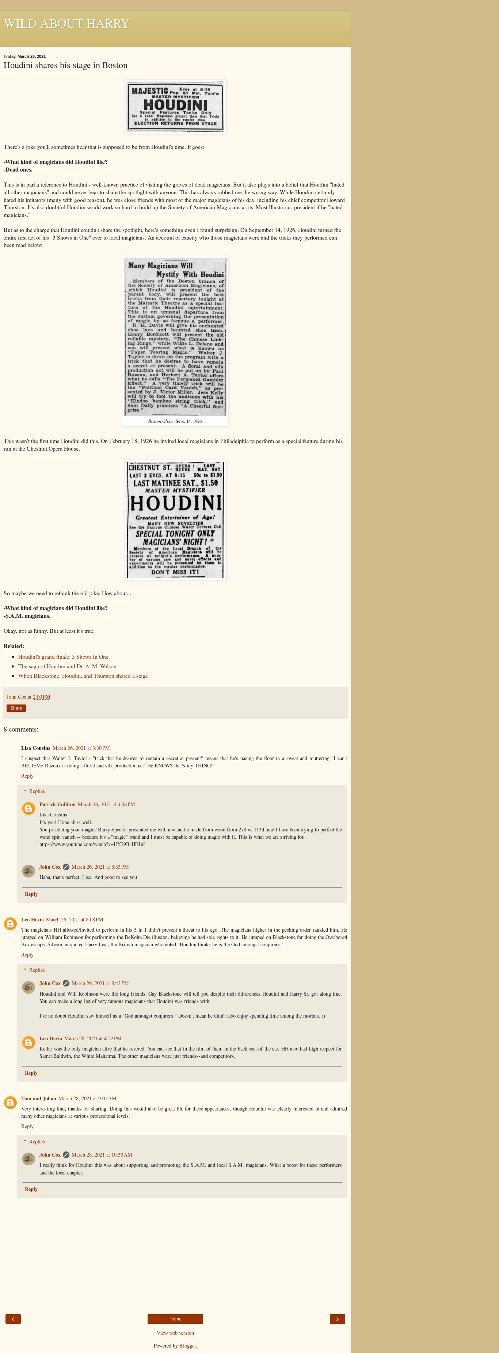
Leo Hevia (32, 919)
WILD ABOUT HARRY (67, 23)
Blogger (187, 1345)
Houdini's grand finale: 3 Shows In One (63, 656)
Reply (27, 775)
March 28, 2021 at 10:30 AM (102, 1154)
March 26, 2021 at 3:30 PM (81, 747)
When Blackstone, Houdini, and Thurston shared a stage (83, 675)
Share (16, 708)
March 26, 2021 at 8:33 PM (100, 866)
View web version (175, 1332)
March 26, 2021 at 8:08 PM (74, 919)
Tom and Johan (38, 1098)
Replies (37, 791)
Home (175, 1319)
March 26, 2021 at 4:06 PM (106, 804)
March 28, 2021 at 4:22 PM (93, 1038)
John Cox (50, 867)
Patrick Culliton (57, 804)
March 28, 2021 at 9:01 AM (87, 1098)
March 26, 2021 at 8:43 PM (100, 983)
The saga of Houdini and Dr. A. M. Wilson (67, 666)
